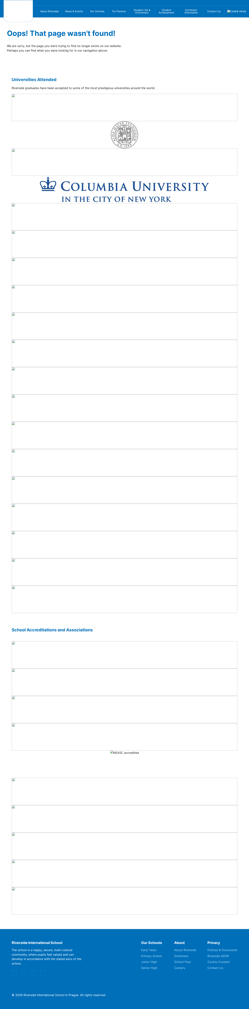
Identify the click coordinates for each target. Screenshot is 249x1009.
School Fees (182, 962)
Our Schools (97, 11)
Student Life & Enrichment (142, 11)
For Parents (119, 11)
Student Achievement (166, 11)
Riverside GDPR (218, 956)
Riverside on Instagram (229, 2)
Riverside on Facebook (222, 2)
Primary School (151, 956)
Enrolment (181, 956)
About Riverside (49, 11)
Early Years (149, 950)
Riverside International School (18, 11)
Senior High (149, 968)
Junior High (149, 962)
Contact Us (214, 11)
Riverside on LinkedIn (243, 2)
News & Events (74, 11)
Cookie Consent (218, 962)
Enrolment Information (191, 11)
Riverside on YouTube (236, 2)
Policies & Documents (222, 950)
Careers (179, 968)
